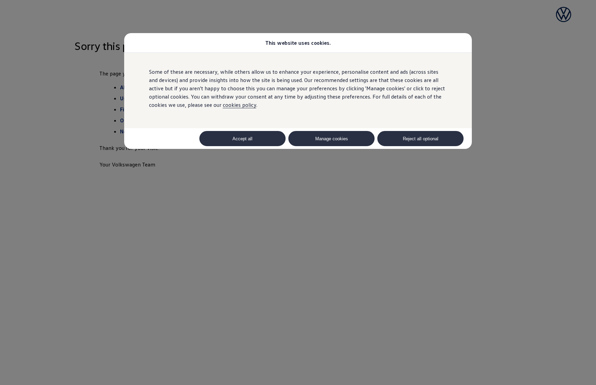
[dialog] (298, 192)
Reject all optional (420, 138)
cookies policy (239, 104)
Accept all (242, 138)
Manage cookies (331, 138)
